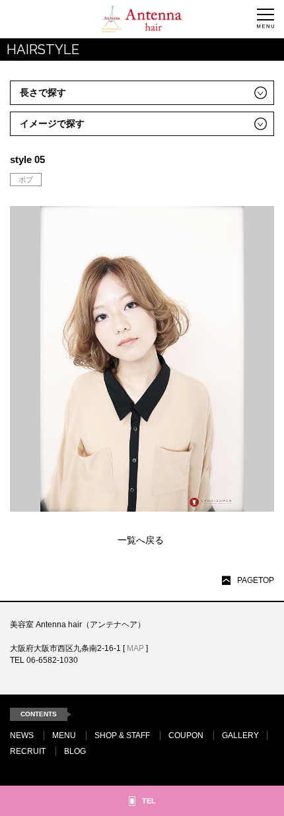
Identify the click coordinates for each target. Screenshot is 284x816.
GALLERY (240, 735)
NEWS (22, 735)
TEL (149, 801)
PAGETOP (255, 580)
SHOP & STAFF (122, 735)
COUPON (185, 735)
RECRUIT (28, 751)
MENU (64, 735)
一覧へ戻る (141, 540)
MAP (135, 648)
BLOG (75, 751)
